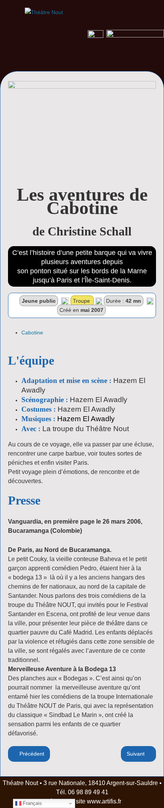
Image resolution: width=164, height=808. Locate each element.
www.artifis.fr (104, 801)
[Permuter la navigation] (14, 62)
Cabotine (32, 332)
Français (31, 803)
